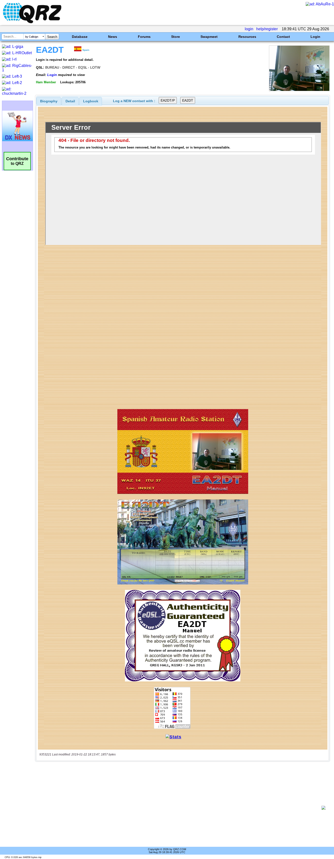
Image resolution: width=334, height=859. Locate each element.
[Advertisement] (180, 808)
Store (175, 37)
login (249, 29)
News (112, 37)
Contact (283, 37)
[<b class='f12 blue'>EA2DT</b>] (299, 90)
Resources (247, 37)
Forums (144, 37)
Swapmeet (209, 37)
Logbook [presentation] (90, 101)
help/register (267, 29)
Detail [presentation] (70, 101)
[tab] (48, 101)
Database (80, 37)
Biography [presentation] (48, 101)
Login (315, 37)
